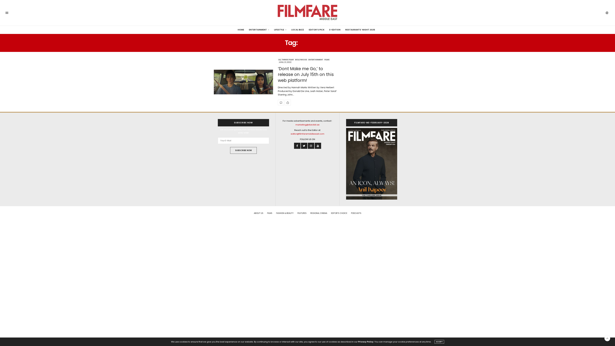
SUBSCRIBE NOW (243, 150)
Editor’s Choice (339, 213)
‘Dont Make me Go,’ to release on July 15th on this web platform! (306, 74)
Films (326, 59)
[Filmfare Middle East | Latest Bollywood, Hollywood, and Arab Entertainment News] (307, 13)
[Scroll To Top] (607, 338)
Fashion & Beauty (285, 213)
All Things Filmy (286, 59)
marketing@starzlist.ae (307, 124)
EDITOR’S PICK (316, 29)
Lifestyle (279, 29)
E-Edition (334, 29)
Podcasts (356, 213)
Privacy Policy (365, 341)
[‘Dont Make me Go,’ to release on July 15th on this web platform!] (243, 81)
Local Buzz (297, 29)
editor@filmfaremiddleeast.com (307, 133)
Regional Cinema (318, 213)
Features (302, 213)
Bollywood (301, 59)
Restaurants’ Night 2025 (360, 29)
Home (241, 29)
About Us (258, 213)
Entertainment (258, 29)
